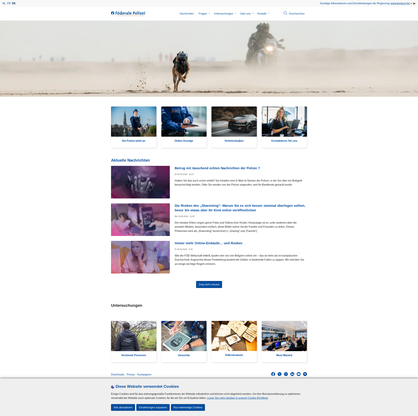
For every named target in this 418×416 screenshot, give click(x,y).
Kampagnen (144, 374)
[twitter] (279, 374)
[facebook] (273, 374)
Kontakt (261, 13)
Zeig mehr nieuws (209, 284)
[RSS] (305, 374)
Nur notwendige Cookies (188, 407)
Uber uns (245, 13)
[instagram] (286, 374)
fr (9, 3)
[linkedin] (292, 374)
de (14, 3)
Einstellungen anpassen (153, 407)
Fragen (203, 13)
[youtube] (299, 374)
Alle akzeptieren (123, 407)
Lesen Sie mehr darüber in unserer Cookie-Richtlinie (237, 398)
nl (4, 3)
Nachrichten (187, 13)
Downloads (117, 374)
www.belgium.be (400, 3)
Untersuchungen (223, 13)
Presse (131, 374)
